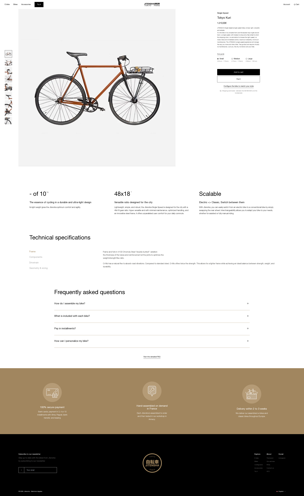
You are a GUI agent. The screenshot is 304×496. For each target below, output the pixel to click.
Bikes (15, 4)
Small (222, 59)
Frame (32, 251)
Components (35, 257)
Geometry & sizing (38, 268)
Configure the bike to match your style (239, 86)
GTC (268, 471)
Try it (39, 4)
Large (250, 59)
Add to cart (238, 72)
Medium (237, 59)
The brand (270, 458)
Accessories (26, 4)
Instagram (282, 458)
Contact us (270, 468)
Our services (271, 461)
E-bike (7, 4)
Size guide (220, 54)
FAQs (268, 465)
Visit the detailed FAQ (151, 357)
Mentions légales (36, 491)
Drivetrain (34, 262)
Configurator (258, 465)
